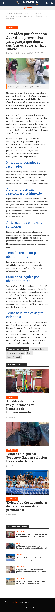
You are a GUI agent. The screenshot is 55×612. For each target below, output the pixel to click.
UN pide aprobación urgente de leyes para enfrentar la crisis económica (32, 571)
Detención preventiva (15, 353)
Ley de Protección (14, 357)
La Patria (11, 53)
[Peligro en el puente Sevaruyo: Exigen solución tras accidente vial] (27, 434)
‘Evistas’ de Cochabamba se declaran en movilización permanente (27, 506)
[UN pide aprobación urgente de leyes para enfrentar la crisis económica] (10, 569)
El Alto (29, 353)
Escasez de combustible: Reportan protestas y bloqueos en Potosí (30, 582)
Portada (9, 13)
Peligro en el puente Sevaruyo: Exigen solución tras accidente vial (26, 457)
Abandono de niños (38, 349)
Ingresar (28, 8)
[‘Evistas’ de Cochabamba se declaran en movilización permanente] (27, 482)
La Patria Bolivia (12, 602)
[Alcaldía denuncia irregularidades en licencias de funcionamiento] (27, 381)
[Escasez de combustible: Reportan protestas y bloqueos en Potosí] (10, 581)
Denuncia (12, 27)
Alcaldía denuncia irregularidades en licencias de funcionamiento (20, 406)
